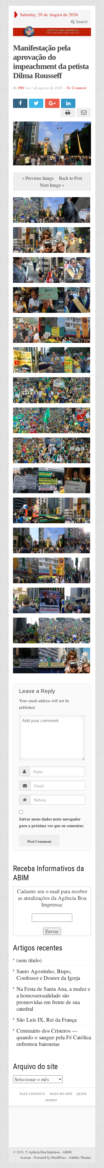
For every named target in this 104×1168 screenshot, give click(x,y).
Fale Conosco (32, 1094)
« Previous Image (38, 178)
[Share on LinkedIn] (69, 103)
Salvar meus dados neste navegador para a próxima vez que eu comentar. (51, 822)
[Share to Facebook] (21, 103)
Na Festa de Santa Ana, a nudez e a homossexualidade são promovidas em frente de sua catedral (53, 998)
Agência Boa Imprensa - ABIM (48, 1152)
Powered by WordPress (50, 1157)
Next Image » (52, 185)
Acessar (25, 1157)
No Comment (76, 87)
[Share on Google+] (53, 103)
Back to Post (70, 178)
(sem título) (29, 960)
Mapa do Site (60, 1094)
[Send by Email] (83, 112)
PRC (21, 87)
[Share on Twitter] (37, 103)
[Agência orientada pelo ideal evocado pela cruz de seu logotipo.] (52, 31)
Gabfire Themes (80, 1157)
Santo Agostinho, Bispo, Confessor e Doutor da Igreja (48, 974)
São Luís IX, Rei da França (46, 1019)
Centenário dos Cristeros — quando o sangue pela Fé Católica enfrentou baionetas (53, 1037)
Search (81, 22)
